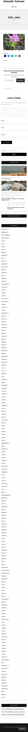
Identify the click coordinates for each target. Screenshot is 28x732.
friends (10, 177)
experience (9, 204)
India (2, 446)
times (2, 639)
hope (2, 428)
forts (2, 370)
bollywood (4, 266)
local (11, 195)
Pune (2, 561)
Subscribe (20, 80)
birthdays (3, 264)
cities (21, 202)
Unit (2, 662)
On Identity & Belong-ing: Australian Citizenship (12, 709)
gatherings (4, 385)
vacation (14, 177)
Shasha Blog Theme (11, 727)
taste (2, 625)
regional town (4, 197)
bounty (10, 192)
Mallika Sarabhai (5, 495)
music (2, 509)
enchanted (4, 350)
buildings (3, 272)
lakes (9, 195)
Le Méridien (3, 472)
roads (2, 581)
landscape (3, 466)
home (2, 425)
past (2, 538)
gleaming (3, 388)
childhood (3, 287)
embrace (3, 347)
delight (3, 318)
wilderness (4, 688)
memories (3, 498)
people (3, 547)
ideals (2, 440)
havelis (3, 411)
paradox (3, 532)
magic (2, 492)
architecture (4, 238)
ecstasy (3, 344)
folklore (3, 365)
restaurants (4, 573)
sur (2, 622)
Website (3, 134)
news (2, 521)
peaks (2, 544)
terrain (3, 628)
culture (21, 192)
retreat (3, 576)
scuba (2, 587)
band (2, 249)
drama (2, 330)
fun (2, 376)
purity (3, 564)
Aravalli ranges (5, 235)
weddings (3, 683)
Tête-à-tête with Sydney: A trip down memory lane (13, 711)
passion (3, 535)
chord (2, 290)
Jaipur (2, 454)
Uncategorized (4, 659)
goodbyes (3, 394)
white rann (4, 685)
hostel (3, 431)
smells (3, 602)
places (3, 552)
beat (2, 258)
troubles (3, 657)
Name (3, 120)
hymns (2, 437)
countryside (17, 192)
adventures (3, 177)
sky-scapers (4, 599)
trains (3, 645)
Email (2, 127)
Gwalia (3, 402)
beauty (7, 177)
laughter (3, 469)
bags (2, 246)
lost (2, 489)
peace (2, 541)
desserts (3, 324)
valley (2, 671)
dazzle (3, 316)
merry (2, 500)
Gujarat (3, 399)
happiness (14, 204)
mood (24, 204)
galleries (3, 379)
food (2, 368)
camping (3, 278)
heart (2, 195)
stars (2, 616)
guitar (3, 396)
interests (20, 204)
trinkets (3, 651)
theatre (3, 633)
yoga (2, 697)
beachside (14, 202)
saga (2, 584)
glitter (3, 391)
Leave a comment (7, 88)
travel (3, 648)
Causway (3, 281)
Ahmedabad (4, 232)
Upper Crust (4, 665)
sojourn (3, 607)
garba (2, 382)
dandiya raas (4, 313)
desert (3, 321)
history (3, 422)
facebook (3, 362)
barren (3, 252)
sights (3, 593)
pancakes (3, 529)
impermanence (4, 443)
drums (2, 339)
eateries (23, 202)
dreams (3, 333)
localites (3, 483)
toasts (3, 642)
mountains (20, 195)
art (2, 243)
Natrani (3, 515)
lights (2, 477)
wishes (3, 694)
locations (15, 195)
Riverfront (4, 579)
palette (3, 526)
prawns (3, 555)
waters (18, 177)
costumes (3, 298)
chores (3, 292)
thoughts (3, 636)
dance (2, 310)
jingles (3, 457)
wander (3, 677)
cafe (14, 192)
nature (3, 518)
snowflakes (4, 605)
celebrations (4, 284)
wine (2, 691)
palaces (3, 524)
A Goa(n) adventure (6, 178)
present (3, 558)
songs (2, 610)
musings (3, 512)
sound (2, 613)
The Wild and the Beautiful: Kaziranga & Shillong (12, 714)
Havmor (3, 414)
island (2, 451)
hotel (2, 434)
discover (3, 327)
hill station (4, 420)
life (2, 474)
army (2, 240)
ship (2, 590)
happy (2, 408)
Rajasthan (4, 567)
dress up (3, 336)
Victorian (12, 197)
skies (9, 197)
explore (3, 359)
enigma (3, 353)
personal (3, 550)
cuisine (3, 304)
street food (4, 619)
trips (2, 654)
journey (5, 195)
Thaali (2, 631)
